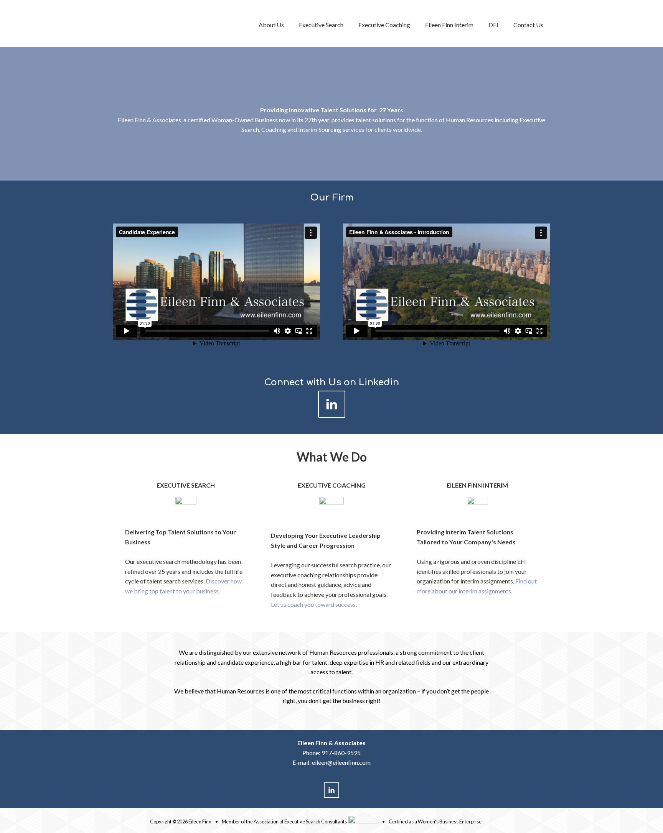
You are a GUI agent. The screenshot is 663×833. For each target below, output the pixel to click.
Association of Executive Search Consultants (300, 821)
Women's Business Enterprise (450, 821)
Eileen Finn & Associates (174, 23)
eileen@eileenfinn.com (341, 762)
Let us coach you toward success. (314, 604)
